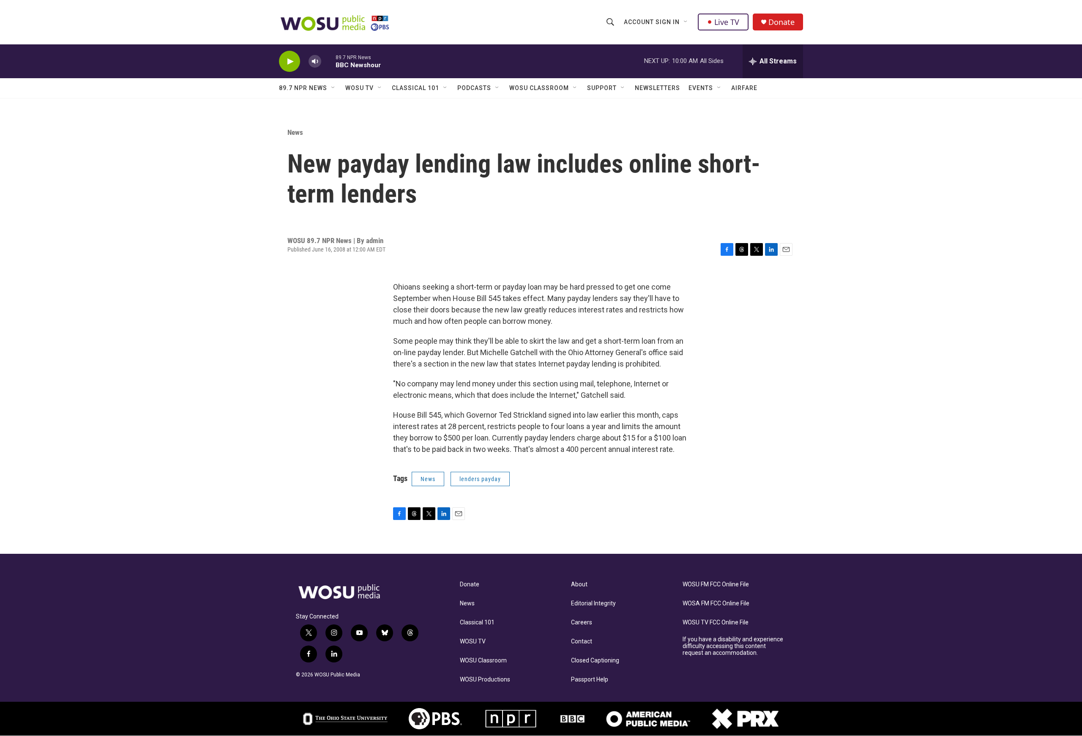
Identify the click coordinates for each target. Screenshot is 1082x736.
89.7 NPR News (303, 88)
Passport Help (589, 679)
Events (701, 88)
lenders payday (480, 479)
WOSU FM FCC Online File (716, 584)
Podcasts (474, 88)
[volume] (315, 61)
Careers (581, 622)
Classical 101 (415, 88)
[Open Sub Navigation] (686, 22)
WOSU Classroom (539, 88)
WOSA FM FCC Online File (716, 603)
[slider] (328, 61)
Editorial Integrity (593, 603)
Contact (581, 641)
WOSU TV (359, 88)
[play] (289, 61)
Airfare (744, 88)
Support (602, 88)
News (295, 132)
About (579, 584)
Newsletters (657, 88)
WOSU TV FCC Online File (716, 622)
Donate (781, 22)
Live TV (726, 22)
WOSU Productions (485, 679)
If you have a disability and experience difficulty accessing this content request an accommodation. (733, 646)
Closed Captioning (595, 660)
